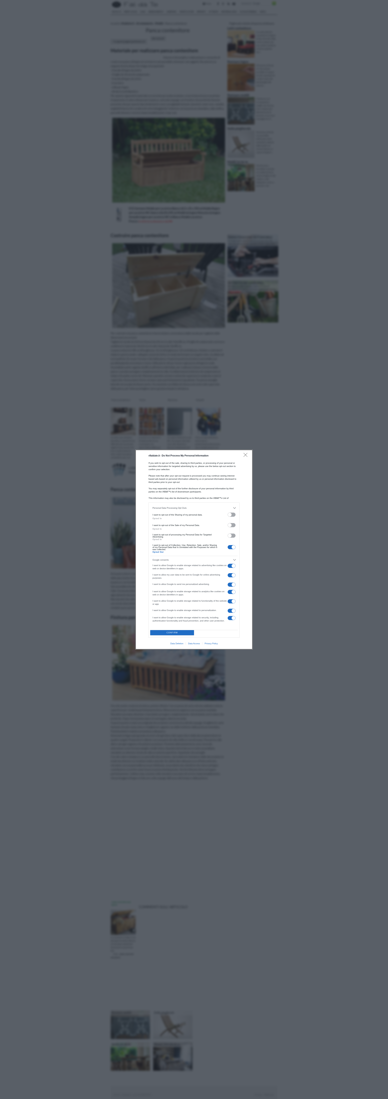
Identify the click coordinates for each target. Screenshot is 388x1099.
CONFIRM (172, 632)
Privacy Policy (211, 643)
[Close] (246, 456)
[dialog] (194, 549)
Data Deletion (176, 643)
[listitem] (194, 508)
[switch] (232, 515)
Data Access (194, 643)
